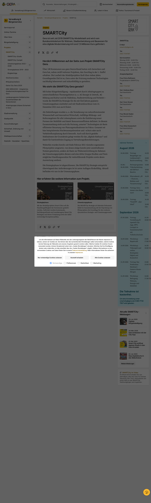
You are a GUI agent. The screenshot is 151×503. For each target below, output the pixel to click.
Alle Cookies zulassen (102, 257)
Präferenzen (71, 263)
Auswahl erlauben (76, 257)
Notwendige (57, 263)
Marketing (97, 263)
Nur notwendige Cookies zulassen (50, 257)
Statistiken (85, 263)
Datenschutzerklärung (79, 250)
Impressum (79, 252)
